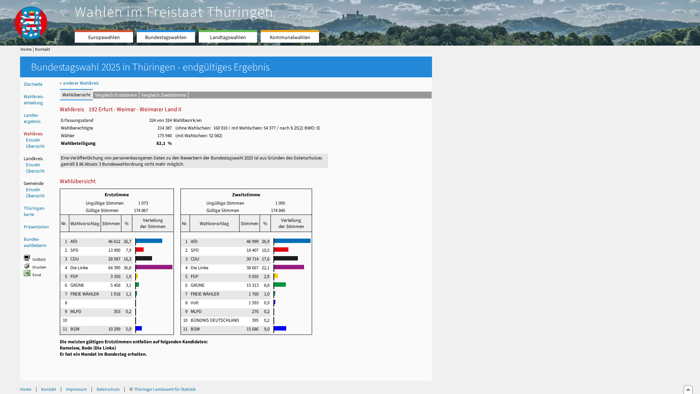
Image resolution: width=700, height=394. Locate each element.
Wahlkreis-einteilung (34, 99)
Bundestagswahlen (166, 37)
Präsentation (36, 227)
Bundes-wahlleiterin (35, 242)
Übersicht (35, 146)
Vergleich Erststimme (116, 95)
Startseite (33, 84)
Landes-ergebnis (32, 118)
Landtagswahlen (228, 37)
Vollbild (39, 259)
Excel (36, 275)
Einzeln (33, 140)
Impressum (76, 389)
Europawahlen (104, 37)
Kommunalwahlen (290, 37)
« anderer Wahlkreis (79, 83)
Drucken (39, 267)
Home (26, 49)
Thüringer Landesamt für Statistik (165, 389)
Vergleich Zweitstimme (163, 95)
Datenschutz (108, 389)
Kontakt (42, 49)
